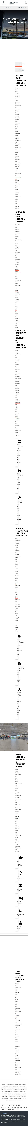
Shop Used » (18, 490)
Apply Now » (18, 656)
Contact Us (20, 64)
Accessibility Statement (7, 1116)
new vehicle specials (17, 292)
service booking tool (17, 818)
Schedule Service (20, 69)
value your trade (16, 595)
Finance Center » (18, 681)
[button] (7, 7)
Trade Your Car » (18, 715)
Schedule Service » (19, 521)
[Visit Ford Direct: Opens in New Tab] (4, 1122)
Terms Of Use (16, 1116)
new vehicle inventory (17, 269)
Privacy (23, 1115)
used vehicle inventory (17, 400)
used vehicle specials (17, 418)
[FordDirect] (4, 1113)
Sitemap (18, 1115)
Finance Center (17, 628)
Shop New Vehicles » (19, 462)
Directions (21, 7)
